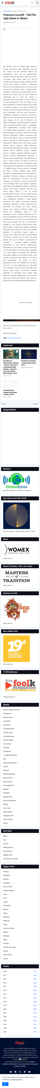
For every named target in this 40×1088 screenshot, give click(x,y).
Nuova (4, 404)
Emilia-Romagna (8, 890)
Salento (5, 932)
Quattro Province (9, 928)
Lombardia (6, 905)
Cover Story (7, 744)
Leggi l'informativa (16, 1079)
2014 (20, 986)
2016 (20, 994)
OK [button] (5, 1084)
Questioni (6, 793)
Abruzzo (6, 871)
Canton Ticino (7, 887)
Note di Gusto (7, 781)
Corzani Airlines (8, 740)
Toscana (6, 943)
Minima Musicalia (9, 774)
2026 (20, 1032)
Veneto (5, 958)
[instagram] (20, 1072)
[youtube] (29, 1072)
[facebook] (10, 1072)
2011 (20, 975)
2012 (20, 979)
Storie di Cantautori (9, 800)
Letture (5, 766)
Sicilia (5, 940)
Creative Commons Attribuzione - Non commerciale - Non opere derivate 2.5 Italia (20, 1064)
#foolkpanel (7, 713)
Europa (5, 844)
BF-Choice (6, 725)
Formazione (7, 751)
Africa (5, 836)
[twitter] (25, 1072)
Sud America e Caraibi (10, 859)
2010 (20, 971)
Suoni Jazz (6, 808)
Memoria (6, 770)
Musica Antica (8, 778)
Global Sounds (8, 847)
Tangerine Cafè (8, 815)
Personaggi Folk (8, 785)
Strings (5, 804)
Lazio (5, 898)
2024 (20, 1024)
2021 (20, 1013)
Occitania (6, 917)
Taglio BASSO (7, 812)
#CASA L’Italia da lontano (11, 710)
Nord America (7, 851)
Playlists (6, 789)
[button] (2, 3)
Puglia (5, 924)
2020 (20, 1009)
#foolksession (7, 717)
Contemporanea (8, 736)
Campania (6, 883)
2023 (20, 1020)
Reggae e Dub (7, 797)
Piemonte (6, 921)
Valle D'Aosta (7, 955)
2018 (20, 1002)
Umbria (5, 951)
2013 (20, 983)
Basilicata (6, 875)
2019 (20, 1005)
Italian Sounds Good (19, 11)
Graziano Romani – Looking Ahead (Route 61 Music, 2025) (10, 392)
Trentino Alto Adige (9, 947)
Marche (5, 909)
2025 (20, 1028)
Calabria (6, 879)
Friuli (4, 894)
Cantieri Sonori (8, 732)
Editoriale (6, 747)
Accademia (7, 721)
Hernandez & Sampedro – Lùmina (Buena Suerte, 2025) (28, 363)
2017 (20, 998)
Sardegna (6, 936)
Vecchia (35, 404)
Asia (4, 840)
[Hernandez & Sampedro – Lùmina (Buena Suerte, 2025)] (29, 354)
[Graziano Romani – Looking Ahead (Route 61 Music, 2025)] (11, 384)
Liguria (5, 902)
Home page (7, 11)
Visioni (5, 823)
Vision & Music (8, 819)
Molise (5, 913)
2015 (20, 990)
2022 (20, 1017)
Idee (4, 759)
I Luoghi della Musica (10, 755)
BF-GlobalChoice (8, 729)
